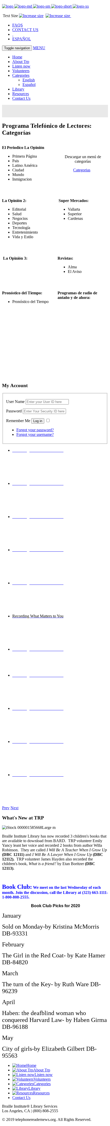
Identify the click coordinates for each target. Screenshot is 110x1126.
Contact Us (21, 98)
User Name (15, 401)
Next (14, 808)
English (29, 80)
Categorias (81, 170)
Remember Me (18, 421)
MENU (39, 48)
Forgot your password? (35, 430)
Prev (5, 808)
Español (29, 84)
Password (14, 411)
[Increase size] (58, 16)
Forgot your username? (35, 434)
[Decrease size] (31, 16)
